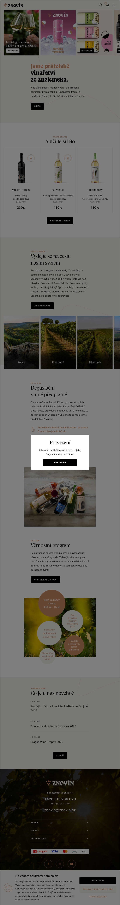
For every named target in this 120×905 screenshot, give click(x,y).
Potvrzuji (60, 462)
